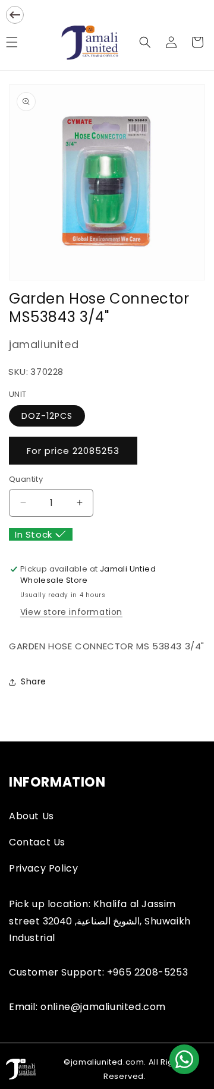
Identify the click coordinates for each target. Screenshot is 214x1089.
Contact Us (37, 842)
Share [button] (33, 681)
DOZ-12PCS (47, 416)
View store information (71, 612)
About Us (31, 816)
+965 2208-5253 (147, 972)
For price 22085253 (73, 450)
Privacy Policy (43, 868)
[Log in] (171, 42)
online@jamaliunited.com (103, 1007)
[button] (145, 42)
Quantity (26, 479)
